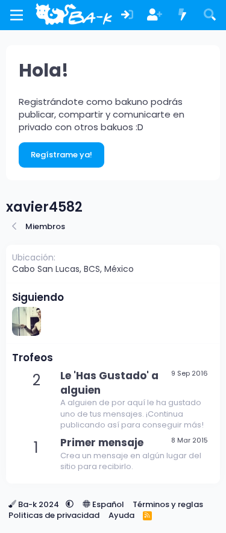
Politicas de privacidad (53, 515)
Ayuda (121, 515)
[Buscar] (210, 15)
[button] (69, 504)
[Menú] (16, 15)
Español (107, 504)
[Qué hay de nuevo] (182, 15)
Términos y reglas (168, 504)
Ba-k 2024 (38, 504)
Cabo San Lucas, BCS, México (73, 269)
